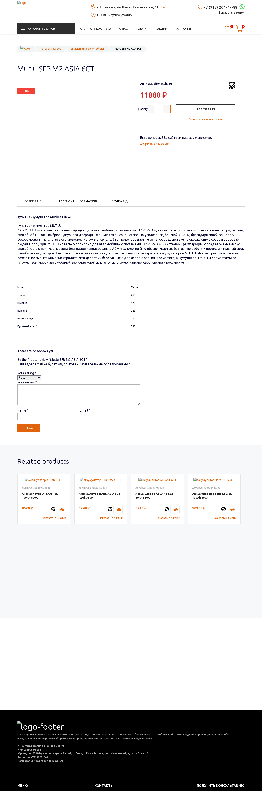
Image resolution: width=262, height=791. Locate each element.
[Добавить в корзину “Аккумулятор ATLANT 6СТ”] (62, 509)
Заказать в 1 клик (54, 518)
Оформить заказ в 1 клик (206, 119)
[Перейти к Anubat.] (25, 48)
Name (22, 410)
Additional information (77, 201)
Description (34, 201)
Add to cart (205, 108)
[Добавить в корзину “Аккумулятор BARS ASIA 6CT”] (119, 509)
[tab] (34, 201)
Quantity (142, 109)
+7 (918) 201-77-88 (220, 7)
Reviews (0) (120, 201)
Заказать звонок (232, 12)
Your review (27, 382)
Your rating (26, 373)
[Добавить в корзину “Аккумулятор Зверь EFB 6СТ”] (232, 509)
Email (85, 410)
